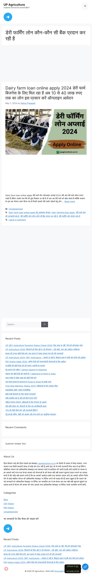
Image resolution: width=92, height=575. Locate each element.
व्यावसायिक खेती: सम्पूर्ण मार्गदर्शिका (18, 390)
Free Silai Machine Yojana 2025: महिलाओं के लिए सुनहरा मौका (31, 386)
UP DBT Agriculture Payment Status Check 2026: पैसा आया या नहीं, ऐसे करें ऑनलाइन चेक (44, 345)
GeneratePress (61, 571)
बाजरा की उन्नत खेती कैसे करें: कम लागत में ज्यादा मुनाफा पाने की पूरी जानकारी (34, 353)
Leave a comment (17, 220)
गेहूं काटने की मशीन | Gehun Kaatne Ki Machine (26, 370)
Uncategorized (16, 209)
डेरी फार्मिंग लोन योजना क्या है (69, 216)
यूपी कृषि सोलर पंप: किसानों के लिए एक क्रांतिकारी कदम (25, 406)
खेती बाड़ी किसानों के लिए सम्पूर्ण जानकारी (20, 394)
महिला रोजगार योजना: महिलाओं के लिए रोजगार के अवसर (25, 402)
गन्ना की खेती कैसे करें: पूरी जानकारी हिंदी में (21, 410)
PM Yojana (9, 508)
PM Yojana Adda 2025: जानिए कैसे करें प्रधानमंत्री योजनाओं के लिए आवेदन (35, 361)
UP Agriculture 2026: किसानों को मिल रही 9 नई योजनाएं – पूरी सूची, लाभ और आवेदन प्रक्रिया (42, 349)
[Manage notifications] (6, 569)
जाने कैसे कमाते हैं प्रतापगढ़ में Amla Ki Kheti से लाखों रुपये (28, 382)
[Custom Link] (85, 569)
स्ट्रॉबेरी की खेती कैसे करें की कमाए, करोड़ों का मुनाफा (25, 365)
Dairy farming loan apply (63, 212)
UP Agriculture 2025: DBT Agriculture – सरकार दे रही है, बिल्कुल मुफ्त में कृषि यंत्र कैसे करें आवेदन (45, 357)
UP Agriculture (14, 4)
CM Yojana (9, 503)
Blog (6, 499)
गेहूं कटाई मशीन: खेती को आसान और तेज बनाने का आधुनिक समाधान (30, 414)
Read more (69, 201)
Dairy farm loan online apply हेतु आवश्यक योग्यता (29, 212)
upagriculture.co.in (47, 463)
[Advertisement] (46, 64)
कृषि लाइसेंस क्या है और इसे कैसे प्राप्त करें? (21, 398)
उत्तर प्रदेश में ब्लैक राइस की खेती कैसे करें (20, 378)
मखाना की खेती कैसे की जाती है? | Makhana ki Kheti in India (30, 374)
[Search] (44, 324)
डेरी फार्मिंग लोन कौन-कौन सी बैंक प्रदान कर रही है (39, 216)
